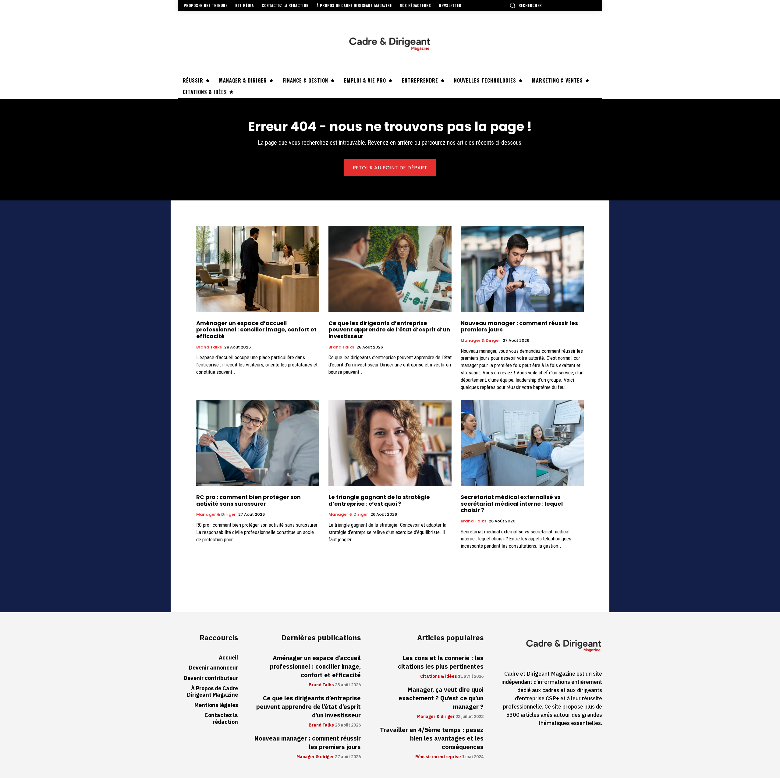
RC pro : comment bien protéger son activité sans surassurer (248, 500)
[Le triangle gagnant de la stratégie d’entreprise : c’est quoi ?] (390, 443)
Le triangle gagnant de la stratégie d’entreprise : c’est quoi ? (379, 500)
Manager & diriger (480, 340)
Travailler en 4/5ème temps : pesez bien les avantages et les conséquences (432, 738)
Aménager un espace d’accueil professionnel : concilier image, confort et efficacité (256, 329)
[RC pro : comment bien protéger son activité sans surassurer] (257, 443)
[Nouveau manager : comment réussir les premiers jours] (522, 269)
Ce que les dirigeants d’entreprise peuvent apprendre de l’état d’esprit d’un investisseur (389, 329)
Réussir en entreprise (438, 757)
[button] (525, 5)
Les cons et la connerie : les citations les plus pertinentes (441, 662)
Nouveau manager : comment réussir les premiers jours (519, 326)
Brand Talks (209, 347)
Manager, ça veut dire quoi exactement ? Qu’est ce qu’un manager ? (441, 698)
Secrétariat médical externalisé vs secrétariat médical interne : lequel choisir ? (512, 503)
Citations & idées (438, 676)
